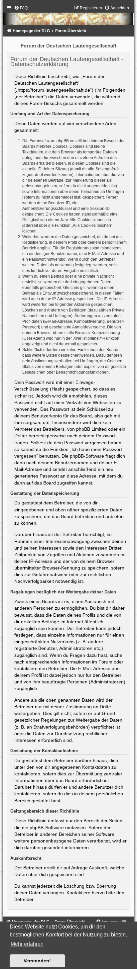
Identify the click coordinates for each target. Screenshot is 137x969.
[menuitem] (21, 8)
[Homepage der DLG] (68, 16)
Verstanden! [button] (37, 960)
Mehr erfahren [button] (27, 944)
